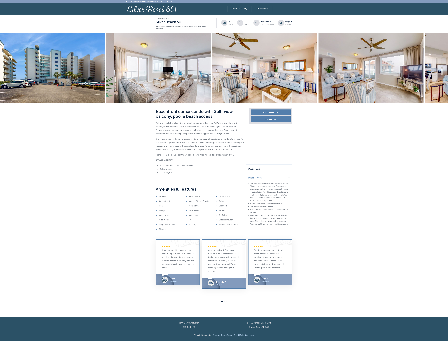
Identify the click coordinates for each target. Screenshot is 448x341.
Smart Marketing (241, 335)
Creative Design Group (222, 335)
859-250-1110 (167, 1)
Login (252, 335)
